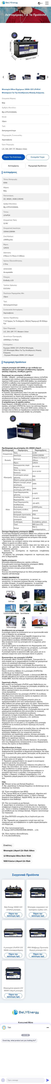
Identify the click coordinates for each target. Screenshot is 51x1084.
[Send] (48, 1080)
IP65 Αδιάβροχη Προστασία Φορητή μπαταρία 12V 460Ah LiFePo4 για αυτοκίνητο (38, 949)
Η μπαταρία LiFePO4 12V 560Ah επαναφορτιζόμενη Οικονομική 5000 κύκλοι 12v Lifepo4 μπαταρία (13, 949)
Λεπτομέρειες (13, 166)
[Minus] (47, 1027)
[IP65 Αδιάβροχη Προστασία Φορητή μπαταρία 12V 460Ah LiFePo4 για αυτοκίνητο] (37, 933)
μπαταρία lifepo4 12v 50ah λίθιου (19, 851)
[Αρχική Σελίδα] (25, 1015)
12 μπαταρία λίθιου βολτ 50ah (17, 856)
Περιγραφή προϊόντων (37, 166)
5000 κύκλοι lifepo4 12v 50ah (17, 861)
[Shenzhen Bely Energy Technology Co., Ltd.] (10, 3)
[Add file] (3, 1080)
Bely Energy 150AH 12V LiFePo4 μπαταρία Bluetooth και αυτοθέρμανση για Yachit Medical (13, 908)
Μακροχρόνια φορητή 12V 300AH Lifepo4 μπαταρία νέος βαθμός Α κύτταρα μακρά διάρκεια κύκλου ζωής (13, 989)
